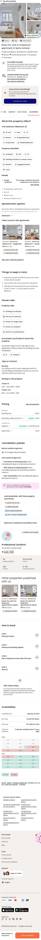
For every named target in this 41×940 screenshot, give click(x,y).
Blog (3, 845)
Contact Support (8, 879)
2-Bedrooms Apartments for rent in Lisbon (29, 807)
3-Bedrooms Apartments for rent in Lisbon (11, 813)
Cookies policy (7, 858)
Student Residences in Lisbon (11, 824)
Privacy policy (6, 855)
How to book (22, 112)
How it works (6, 838)
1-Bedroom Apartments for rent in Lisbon (11, 806)
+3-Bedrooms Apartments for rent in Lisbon (29, 813)
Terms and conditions (9, 862)
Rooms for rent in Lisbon (9, 819)
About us (5, 842)
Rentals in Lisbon (9, 800)
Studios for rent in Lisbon (27, 819)
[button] (31, 35)
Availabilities (33, 112)
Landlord (12, 112)
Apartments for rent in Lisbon (29, 801)
